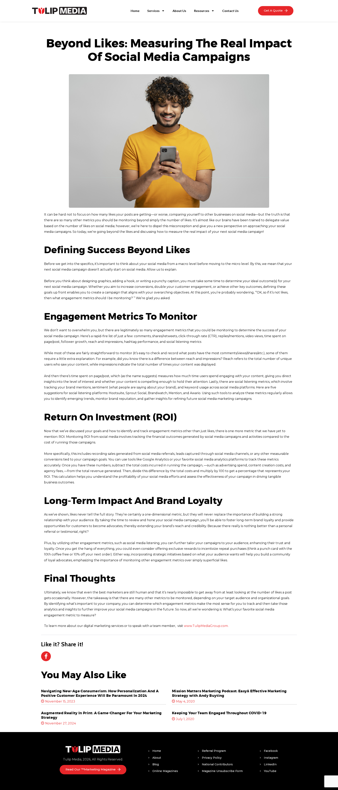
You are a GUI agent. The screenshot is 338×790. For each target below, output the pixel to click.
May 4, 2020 (185, 701)
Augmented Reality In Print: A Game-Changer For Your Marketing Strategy (101, 715)
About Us (179, 11)
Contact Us (230, 11)
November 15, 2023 (60, 701)
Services (153, 11)
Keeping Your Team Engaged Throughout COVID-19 (219, 713)
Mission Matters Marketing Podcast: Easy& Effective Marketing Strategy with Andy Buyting (229, 693)
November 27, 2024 (60, 723)
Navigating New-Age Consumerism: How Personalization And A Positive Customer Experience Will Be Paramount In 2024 (100, 693)
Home (135, 11)
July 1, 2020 (185, 719)
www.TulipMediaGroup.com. (206, 626)
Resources (201, 11)
